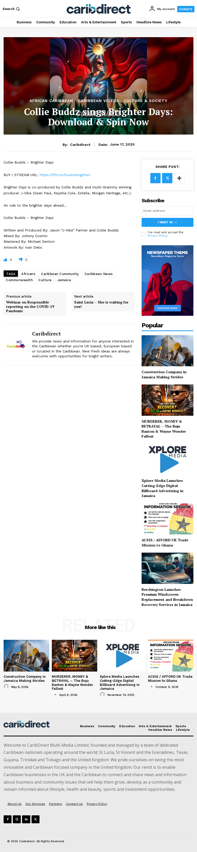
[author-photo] (7, 686)
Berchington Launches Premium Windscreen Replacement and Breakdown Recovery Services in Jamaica (167, 597)
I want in (165, 222)
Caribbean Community (60, 274)
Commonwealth (19, 280)
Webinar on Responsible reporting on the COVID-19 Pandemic (30, 306)
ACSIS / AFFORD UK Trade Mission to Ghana (165, 542)
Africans (28, 274)
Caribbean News (99, 274)
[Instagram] (17, 819)
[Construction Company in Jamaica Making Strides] (167, 350)
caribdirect (80, 145)
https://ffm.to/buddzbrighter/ (65, 175)
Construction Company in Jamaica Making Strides (164, 374)
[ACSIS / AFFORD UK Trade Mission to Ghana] (167, 518)
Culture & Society (146, 101)
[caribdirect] (16, 344)
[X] (167, 178)
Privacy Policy (157, 235)
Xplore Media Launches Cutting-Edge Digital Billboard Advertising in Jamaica (162, 488)
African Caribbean (51, 101)
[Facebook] (155, 178)
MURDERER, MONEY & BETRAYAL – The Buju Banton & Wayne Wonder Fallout (164, 429)
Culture (45, 280)
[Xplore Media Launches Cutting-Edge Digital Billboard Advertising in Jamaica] (167, 459)
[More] (179, 178)
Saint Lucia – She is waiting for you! (101, 304)
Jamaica (64, 280)
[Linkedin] (26, 819)
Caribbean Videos (98, 101)
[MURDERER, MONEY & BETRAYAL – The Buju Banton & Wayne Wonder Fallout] (167, 399)
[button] (12, 9)
